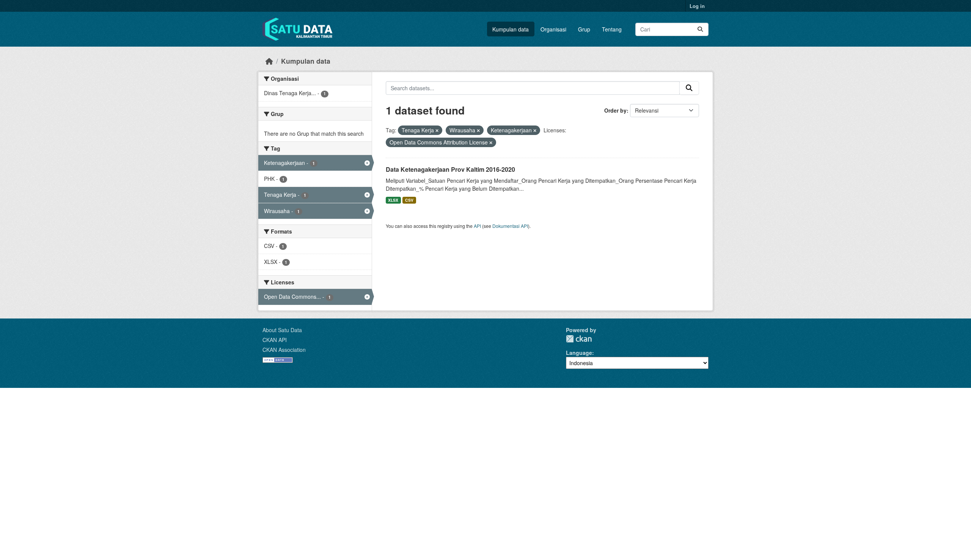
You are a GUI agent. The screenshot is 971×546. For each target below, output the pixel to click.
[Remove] (436, 130)
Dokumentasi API (510, 226)
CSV (409, 200)
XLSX (393, 200)
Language (579, 352)
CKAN (579, 339)
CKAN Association (284, 349)
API (477, 226)
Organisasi (553, 29)
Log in (697, 5)
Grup (584, 29)
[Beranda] (269, 61)
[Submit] (700, 29)
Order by (615, 110)
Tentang (612, 29)
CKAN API (274, 340)
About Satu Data (282, 330)
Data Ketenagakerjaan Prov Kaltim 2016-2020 (450, 169)
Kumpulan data (510, 29)
